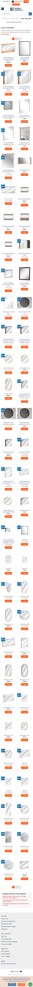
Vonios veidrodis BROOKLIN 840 (24, 58)
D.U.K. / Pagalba (5, 956)
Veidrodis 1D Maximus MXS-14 (25, 227)
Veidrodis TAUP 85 (24, 510)
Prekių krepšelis (5, 954)
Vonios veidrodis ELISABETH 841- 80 (8, 143)
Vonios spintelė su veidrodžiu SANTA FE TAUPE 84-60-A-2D (24, 395)
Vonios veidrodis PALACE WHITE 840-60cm (8, 284)
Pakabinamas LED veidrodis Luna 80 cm (25, 423)
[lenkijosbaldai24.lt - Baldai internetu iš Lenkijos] (16, 8)
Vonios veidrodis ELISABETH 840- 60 (24, 116)
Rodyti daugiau (5, 34)
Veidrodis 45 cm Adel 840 (8, 312)
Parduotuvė (5, 18)
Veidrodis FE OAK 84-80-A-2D (24, 452)
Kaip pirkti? (4, 929)
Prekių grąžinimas (6, 939)
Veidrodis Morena (25, 170)
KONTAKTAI (6, 1)
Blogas (3, 961)
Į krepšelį (8, 65)
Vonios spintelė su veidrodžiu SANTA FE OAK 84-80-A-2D (24, 340)
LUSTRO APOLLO (8, 394)
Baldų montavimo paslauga (9, 941)
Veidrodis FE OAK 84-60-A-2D (8, 452)
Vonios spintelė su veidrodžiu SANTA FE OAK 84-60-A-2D (8, 340)
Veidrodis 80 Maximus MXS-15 (8, 254)
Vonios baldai (15, 18)
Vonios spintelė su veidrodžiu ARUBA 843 (8, 116)
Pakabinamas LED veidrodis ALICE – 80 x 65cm (8, 483)
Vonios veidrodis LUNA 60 (24, 312)
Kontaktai (4, 916)
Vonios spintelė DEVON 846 (24, 254)
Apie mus (4, 936)
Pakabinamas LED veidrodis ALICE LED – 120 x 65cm (24, 483)
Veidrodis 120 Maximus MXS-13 (8, 227)
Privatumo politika (6, 944)
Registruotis (4, 948)
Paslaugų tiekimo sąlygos (8, 926)
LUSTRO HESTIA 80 (24, 368)
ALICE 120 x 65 (8, 199)
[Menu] (2, 8)
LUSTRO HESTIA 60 (8, 368)
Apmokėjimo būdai (6, 924)
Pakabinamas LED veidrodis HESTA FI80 (8, 511)
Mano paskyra (5, 951)
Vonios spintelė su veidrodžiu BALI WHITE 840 (8, 171)
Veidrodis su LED (8, 596)
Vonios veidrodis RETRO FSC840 (24, 283)
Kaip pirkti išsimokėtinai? (8, 921)
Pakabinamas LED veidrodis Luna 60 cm (8, 423)
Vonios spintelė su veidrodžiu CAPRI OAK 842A (8, 88)
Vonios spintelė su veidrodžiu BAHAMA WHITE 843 (8, 59)
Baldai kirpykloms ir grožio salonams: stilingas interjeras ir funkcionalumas (14, 897)
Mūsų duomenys (6, 934)
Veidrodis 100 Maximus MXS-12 (24, 199)
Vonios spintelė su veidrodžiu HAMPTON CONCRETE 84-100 (8, 541)
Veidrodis (24, 540)
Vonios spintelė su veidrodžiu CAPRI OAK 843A (24, 88)
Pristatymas (4, 918)
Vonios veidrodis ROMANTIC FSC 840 (24, 143)
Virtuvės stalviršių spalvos (8, 964)
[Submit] (30, 13)
